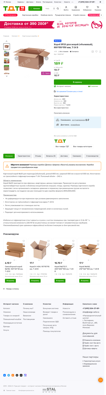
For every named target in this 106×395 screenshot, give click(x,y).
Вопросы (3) (50, 156)
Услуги (6, 330)
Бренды (6, 326)
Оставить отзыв (69, 318)
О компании (28, 304)
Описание (9, 156)
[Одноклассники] (13, 375)
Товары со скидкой (11, 316)
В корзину (77, 82)
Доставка (64, 156)
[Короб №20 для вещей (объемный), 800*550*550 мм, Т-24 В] (31, 59)
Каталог (6, 308)
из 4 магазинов (78, 120)
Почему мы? (28, 308)
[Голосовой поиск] (54, 8)
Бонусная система (50, 308)
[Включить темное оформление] (100, 2)
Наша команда (29, 312)
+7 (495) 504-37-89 (86, 2)
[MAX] (25, 375)
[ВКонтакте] (4, 375)
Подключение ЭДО (51, 322)
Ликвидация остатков (12, 323)
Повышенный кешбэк (12, 319)
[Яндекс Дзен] (17, 375)
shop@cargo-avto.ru (91, 312)
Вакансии (27, 316)
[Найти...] (57, 8)
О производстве (92, 156)
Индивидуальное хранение (90, 365)
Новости (66, 308)
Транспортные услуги (92, 361)
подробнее (75, 125)
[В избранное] (96, 52)
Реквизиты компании (92, 340)
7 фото (47, 73)
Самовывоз (77, 156)
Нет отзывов (63, 51)
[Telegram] (8, 375)
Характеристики (24, 156)
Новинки (7, 312)
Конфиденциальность (26, 390)
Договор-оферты (90, 348)
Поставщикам (29, 319)
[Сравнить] (93, 52)
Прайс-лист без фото (92, 343)
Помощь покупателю (52, 331)
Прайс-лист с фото (91, 346)
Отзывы (38, 156)
